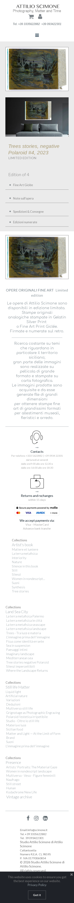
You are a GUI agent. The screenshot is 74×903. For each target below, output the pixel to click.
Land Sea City (17, 611)
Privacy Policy (37, 885)
